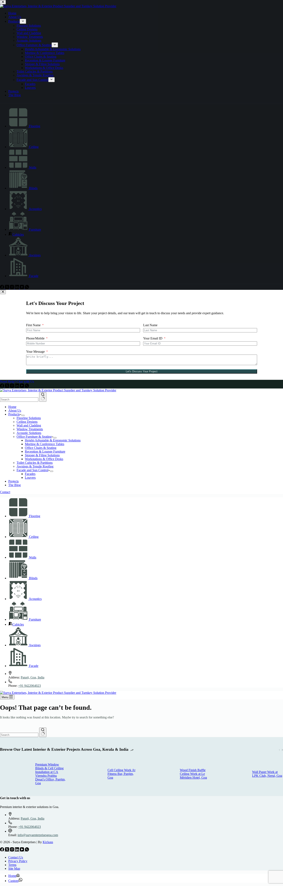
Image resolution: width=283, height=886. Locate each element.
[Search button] (42, 397)
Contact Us (15, 857)
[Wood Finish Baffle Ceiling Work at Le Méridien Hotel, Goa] (160, 774)
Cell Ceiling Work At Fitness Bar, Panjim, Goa (121, 773)
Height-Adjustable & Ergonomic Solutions (53, 440)
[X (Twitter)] (7, 386)
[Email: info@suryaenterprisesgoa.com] (10, 831)
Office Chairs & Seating (40, 448)
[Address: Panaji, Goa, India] (10, 673)
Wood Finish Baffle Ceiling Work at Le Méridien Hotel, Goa (193, 773)
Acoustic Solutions (29, 433)
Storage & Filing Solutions (42, 455)
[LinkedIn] (17, 386)
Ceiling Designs (27, 421)
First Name (33, 325)
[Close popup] (3, 292)
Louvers (30, 477)
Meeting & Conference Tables (44, 444)
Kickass (48, 842)
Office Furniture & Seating (34, 436)
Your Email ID (152, 338)
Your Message (35, 351)
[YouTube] (22, 386)
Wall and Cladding (29, 425)
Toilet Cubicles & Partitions (35, 462)
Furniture (35, 619)
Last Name (150, 325)
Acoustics (35, 599)
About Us (14, 410)
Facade (33, 666)
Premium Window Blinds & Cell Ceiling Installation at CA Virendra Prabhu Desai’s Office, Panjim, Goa (50, 774)
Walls (32, 557)
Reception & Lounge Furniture (45, 451)
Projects (13, 481)
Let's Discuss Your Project (141, 371)
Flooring (34, 516)
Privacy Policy (17, 861)
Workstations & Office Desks (44, 459)
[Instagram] (12, 386)
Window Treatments (30, 429)
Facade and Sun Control (32, 470)
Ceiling (34, 536)
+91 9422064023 (29, 685)
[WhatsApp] (27, 386)
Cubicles (18, 624)
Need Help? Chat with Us (17, 381)
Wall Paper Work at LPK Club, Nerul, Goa (267, 773)
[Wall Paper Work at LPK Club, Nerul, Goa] (232, 774)
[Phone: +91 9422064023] (10, 682)
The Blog (14, 485)
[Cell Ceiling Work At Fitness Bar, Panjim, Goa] (87, 774)
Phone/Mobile (35, 338)
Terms (12, 865)
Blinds (33, 578)
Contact (5, 492)
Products (14, 414)
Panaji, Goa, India (32, 677)
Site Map (14, 868)
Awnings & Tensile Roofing (35, 466)
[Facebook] (2, 386)
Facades (30, 474)
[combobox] (19, 399)
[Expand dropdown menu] (23, 415)
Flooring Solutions (29, 418)
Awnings (35, 645)
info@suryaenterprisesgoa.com (38, 835)
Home (12, 407)
